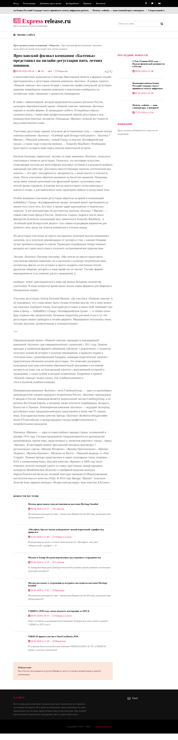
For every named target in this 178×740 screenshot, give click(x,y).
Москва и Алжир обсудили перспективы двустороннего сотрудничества (64, 557)
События (59, 508)
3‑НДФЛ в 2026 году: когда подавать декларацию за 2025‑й (58, 611)
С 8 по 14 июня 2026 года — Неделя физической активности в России (148, 64)
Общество (54, 45)
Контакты (101, 3)
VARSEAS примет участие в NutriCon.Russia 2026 (53, 636)
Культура (59, 590)
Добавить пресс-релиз (50, 3)
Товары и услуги (63, 536)
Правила (87, 3)
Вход (16, 3)
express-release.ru (103, 726)
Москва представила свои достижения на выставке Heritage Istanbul (63, 504)
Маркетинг (60, 641)
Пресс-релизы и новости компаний (30, 45)
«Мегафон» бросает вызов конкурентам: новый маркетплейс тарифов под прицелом (66, 530)
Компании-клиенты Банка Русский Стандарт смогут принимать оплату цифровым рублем (147, 86)
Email (135, 698)
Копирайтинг (72, 3)
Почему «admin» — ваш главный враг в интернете (104, 10)
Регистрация (29, 3)
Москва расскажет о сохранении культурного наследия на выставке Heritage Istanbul (67, 584)
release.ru (46, 21)
